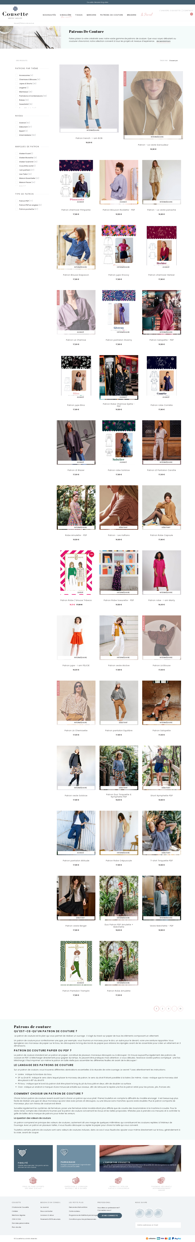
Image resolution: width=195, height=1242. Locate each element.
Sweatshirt (25, 104)
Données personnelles (20, 1223)
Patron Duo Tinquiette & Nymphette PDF (118, 795)
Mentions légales (18, 1215)
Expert (23, 131)
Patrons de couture (111, 15)
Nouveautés (49, 15)
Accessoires (26, 75)
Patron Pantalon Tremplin (76, 991)
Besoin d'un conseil (50, 1202)
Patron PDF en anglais (30, 205)
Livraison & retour (47, 1215)
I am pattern (26, 170)
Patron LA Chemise (76, 340)
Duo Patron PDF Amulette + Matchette (119, 926)
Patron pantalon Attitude (76, 860)
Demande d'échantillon (78, 1207)
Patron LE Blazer (76, 470)
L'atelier (15, 1211)
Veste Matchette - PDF (162, 925)
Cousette (16, 1202)
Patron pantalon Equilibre (119, 730)
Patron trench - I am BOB (89, 138)
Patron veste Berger (76, 925)
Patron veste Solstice (76, 795)
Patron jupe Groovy (119, 275)
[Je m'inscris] (178, 1225)
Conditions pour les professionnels (82, 1219)
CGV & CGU (16, 1219)
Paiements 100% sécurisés (50, 1219)
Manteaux (25, 92)
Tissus (79, 15)
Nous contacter (46, 1211)
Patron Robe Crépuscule (119, 860)
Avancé (24, 122)
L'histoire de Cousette (20, 1207)
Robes (24, 100)
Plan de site (16, 1227)
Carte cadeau (74, 1211)
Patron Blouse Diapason (76, 275)
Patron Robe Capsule (161, 535)
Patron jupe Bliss (76, 405)
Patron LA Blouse (162, 665)
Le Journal (146, 15)
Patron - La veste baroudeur (153, 145)
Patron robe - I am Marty (161, 600)
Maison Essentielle (29, 178)
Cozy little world (27, 166)
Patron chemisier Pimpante (76, 210)
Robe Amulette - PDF (76, 535)
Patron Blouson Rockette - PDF (119, 210)
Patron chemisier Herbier (161, 275)
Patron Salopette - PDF (162, 340)
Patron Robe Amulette (119, 991)
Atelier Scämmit (28, 161)
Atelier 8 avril (26, 153)
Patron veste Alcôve (119, 665)
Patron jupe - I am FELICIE (76, 665)
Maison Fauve (27, 182)
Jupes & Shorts (27, 83)
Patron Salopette (162, 730)
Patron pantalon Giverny (119, 340)
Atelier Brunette (28, 157)
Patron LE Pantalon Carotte (161, 470)
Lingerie (24, 87)
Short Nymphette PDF (162, 795)
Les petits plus (76, 1202)
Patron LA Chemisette (76, 730)
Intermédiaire (27, 135)
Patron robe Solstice (119, 470)
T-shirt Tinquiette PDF (162, 860)
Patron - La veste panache (161, 210)
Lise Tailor (25, 174)
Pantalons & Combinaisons (33, 96)
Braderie (131, 15)
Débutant (25, 127)
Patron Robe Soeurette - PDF (119, 600)
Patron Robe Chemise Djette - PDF (119, 405)
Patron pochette (28, 209)
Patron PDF (26, 201)
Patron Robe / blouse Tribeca (76, 600)
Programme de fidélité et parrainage (83, 1215)
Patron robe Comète (162, 405)
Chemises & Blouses (29, 79)
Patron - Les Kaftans (119, 535)
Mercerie (91, 15)
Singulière (65, 16)
